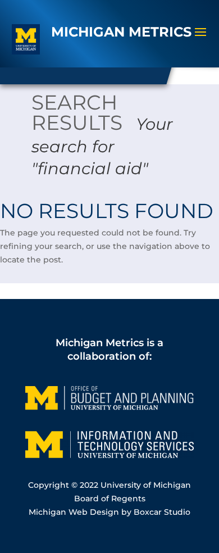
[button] (200, 39)
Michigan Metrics (100, 342)
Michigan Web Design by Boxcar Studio (109, 511)
